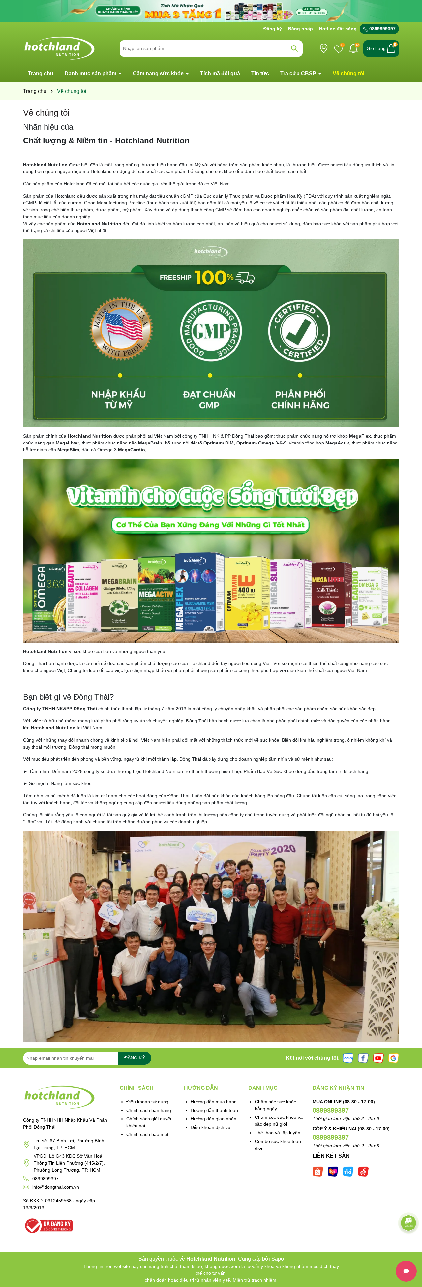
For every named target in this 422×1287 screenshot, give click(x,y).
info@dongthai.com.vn (55, 1187)
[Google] (393, 1057)
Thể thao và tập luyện (277, 1132)
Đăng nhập (300, 28)
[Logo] (59, 48)
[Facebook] (363, 1057)
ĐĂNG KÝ (134, 1057)
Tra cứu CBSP (298, 73)
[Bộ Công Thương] (48, 1225)
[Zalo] (348, 1057)
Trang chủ (40, 73)
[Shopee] (318, 1171)
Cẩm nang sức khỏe (159, 73)
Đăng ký (272, 28)
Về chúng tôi (348, 73)
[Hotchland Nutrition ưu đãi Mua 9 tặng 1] (211, 10)
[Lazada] (333, 1171)
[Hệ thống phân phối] (324, 48)
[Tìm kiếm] (294, 48)
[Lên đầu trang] (408, 1247)
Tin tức (260, 73)
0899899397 (382, 28)
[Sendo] (363, 1171)
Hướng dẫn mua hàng (214, 1101)
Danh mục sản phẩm (91, 73)
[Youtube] (378, 1057)
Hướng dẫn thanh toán (214, 1110)
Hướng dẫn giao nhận (213, 1118)
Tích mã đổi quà (220, 73)
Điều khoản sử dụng (147, 1101)
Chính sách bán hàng (148, 1110)
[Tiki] (348, 1171)
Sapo (277, 1259)
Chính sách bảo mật (147, 1134)
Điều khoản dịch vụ (210, 1127)
